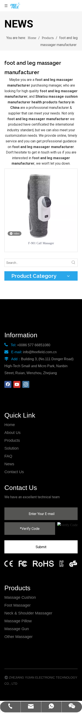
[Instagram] (25, 384)
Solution (11, 448)
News (9, 464)
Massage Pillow (18, 621)
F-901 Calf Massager (41, 243)
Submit (41, 547)
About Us (12, 432)
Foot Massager (17, 605)
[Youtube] (16, 384)
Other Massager (18, 637)
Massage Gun (16, 629)
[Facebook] (7, 384)
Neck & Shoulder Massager (28, 613)
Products (12, 440)
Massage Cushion (20, 597)
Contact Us (14, 472)
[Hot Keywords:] (73, 263)
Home (9, 425)
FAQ (8, 456)
